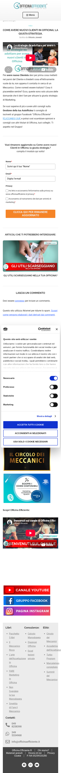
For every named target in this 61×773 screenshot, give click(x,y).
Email (9, 174)
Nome (9, 161)
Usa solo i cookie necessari (30, 441)
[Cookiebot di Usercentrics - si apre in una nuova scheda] (38, 329)
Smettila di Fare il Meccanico (14, 707)
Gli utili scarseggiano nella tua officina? (30, 275)
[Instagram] (30, 765)
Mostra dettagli (44, 416)
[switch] (54, 387)
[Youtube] (37, 765)
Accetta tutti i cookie (30, 425)
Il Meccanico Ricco (14, 646)
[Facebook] (24, 765)
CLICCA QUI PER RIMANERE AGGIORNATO (30, 213)
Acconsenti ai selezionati (30, 433)
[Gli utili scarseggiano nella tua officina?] (30, 256)
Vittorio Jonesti (35, 37)
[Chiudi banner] (57, 329)
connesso (19, 300)
